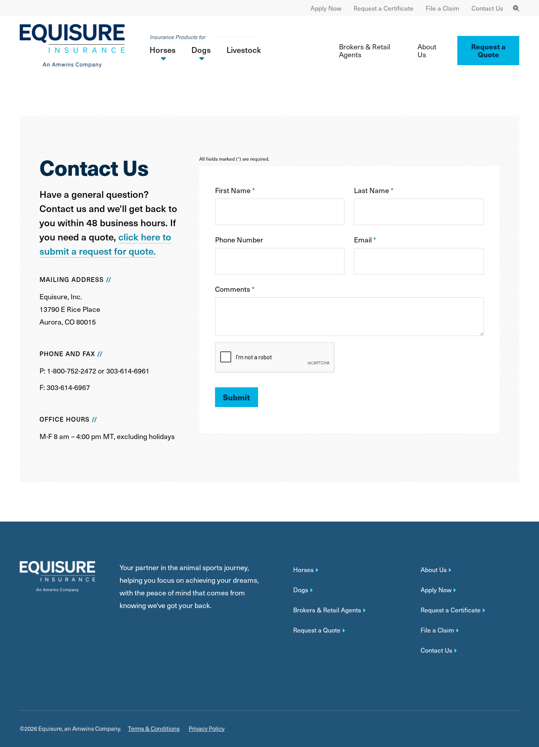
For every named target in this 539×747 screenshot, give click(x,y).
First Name (235, 190)
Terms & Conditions (154, 728)
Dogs (300, 589)
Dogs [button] (201, 49)
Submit (236, 397)
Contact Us (487, 8)
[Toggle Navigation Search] (516, 8)
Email (365, 239)
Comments (235, 289)
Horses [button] (163, 49)
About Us (426, 50)
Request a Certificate (384, 8)
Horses (303, 569)
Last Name (373, 190)
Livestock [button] (243, 49)
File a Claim (442, 8)
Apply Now (326, 8)
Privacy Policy (207, 728)
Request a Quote (317, 630)
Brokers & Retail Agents (364, 50)
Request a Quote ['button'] (488, 50)
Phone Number (239, 239)
